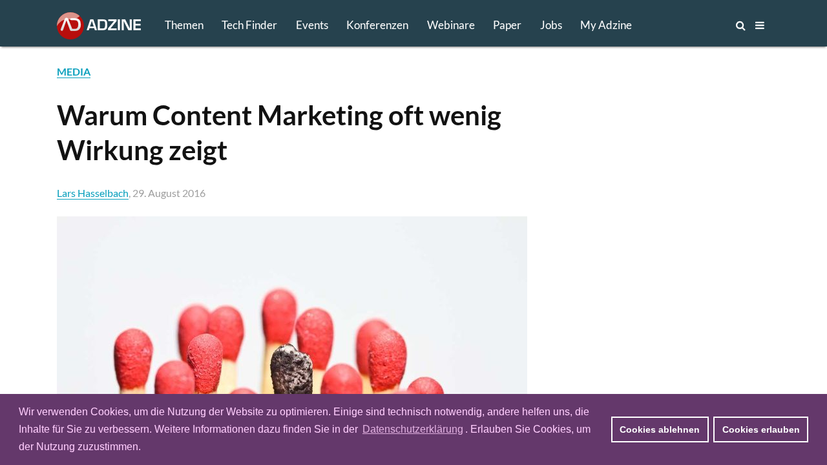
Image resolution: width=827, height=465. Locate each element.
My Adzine (606, 25)
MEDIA (73, 71)
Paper (507, 25)
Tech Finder (249, 25)
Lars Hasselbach (93, 193)
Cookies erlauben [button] (761, 429)
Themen (184, 25)
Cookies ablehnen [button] (660, 429)
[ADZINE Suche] (697, 25)
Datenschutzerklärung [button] (412, 429)
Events (312, 25)
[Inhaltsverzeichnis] (759, 25)
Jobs (551, 25)
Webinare (451, 25)
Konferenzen (377, 25)
